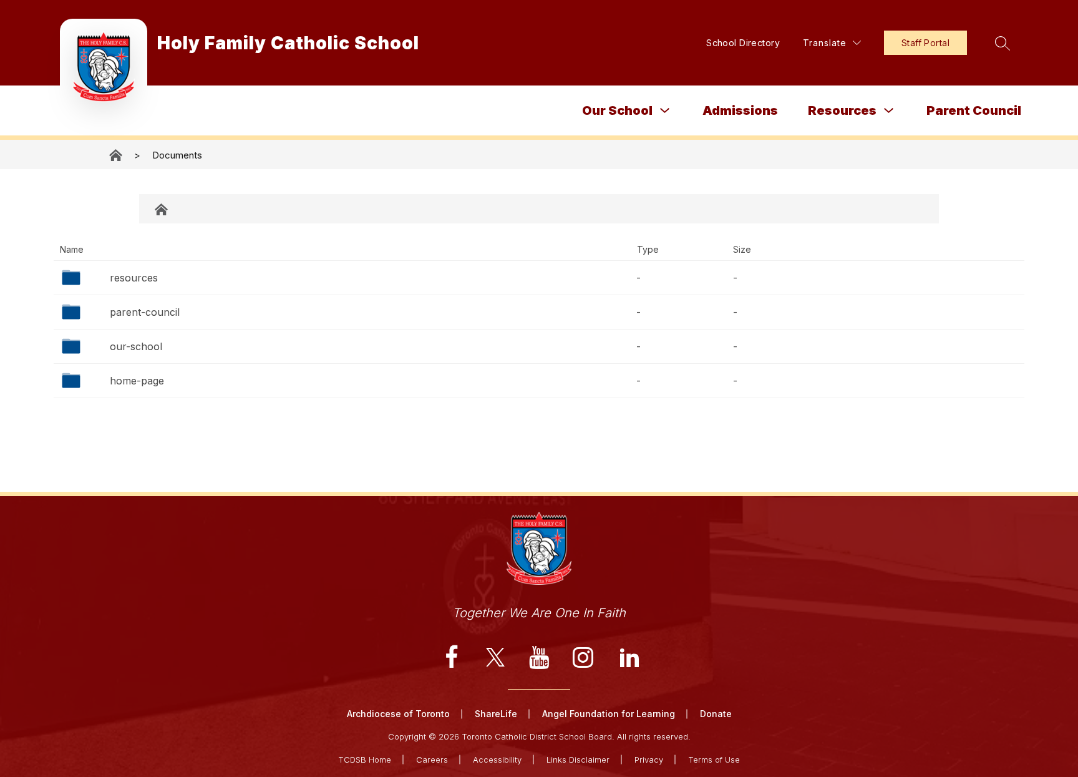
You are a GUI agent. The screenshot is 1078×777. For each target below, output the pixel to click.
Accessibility (497, 760)
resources (134, 277)
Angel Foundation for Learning (608, 713)
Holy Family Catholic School (116, 155)
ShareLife (496, 713)
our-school (136, 346)
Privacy (648, 760)
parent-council (145, 312)
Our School (617, 110)
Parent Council (973, 110)
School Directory (743, 42)
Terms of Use (714, 760)
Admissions (740, 110)
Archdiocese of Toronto (398, 713)
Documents (177, 155)
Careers (432, 760)
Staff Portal (925, 42)
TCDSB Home (364, 760)
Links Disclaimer (577, 760)
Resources (842, 110)
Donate (716, 713)
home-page (137, 380)
